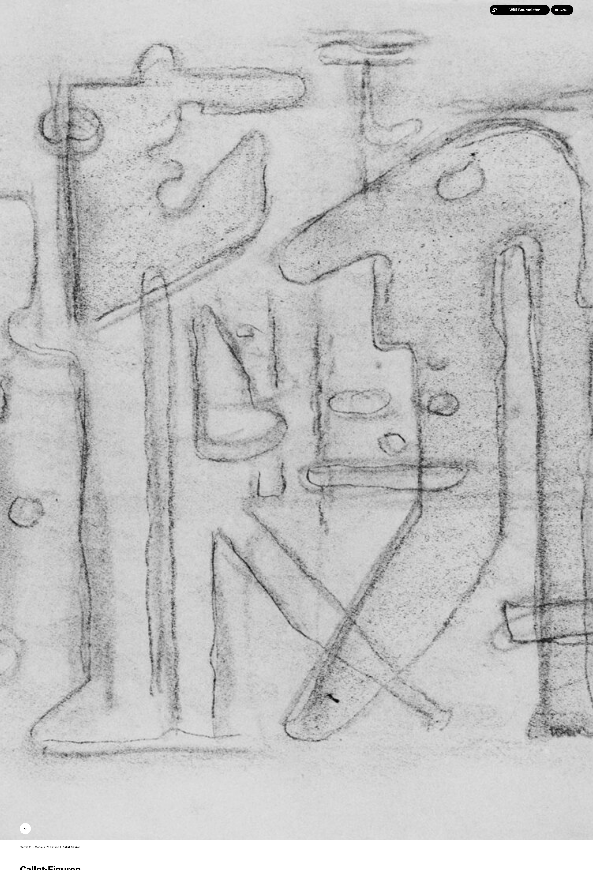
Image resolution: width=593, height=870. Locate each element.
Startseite (26, 847)
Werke (39, 847)
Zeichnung (52, 847)
